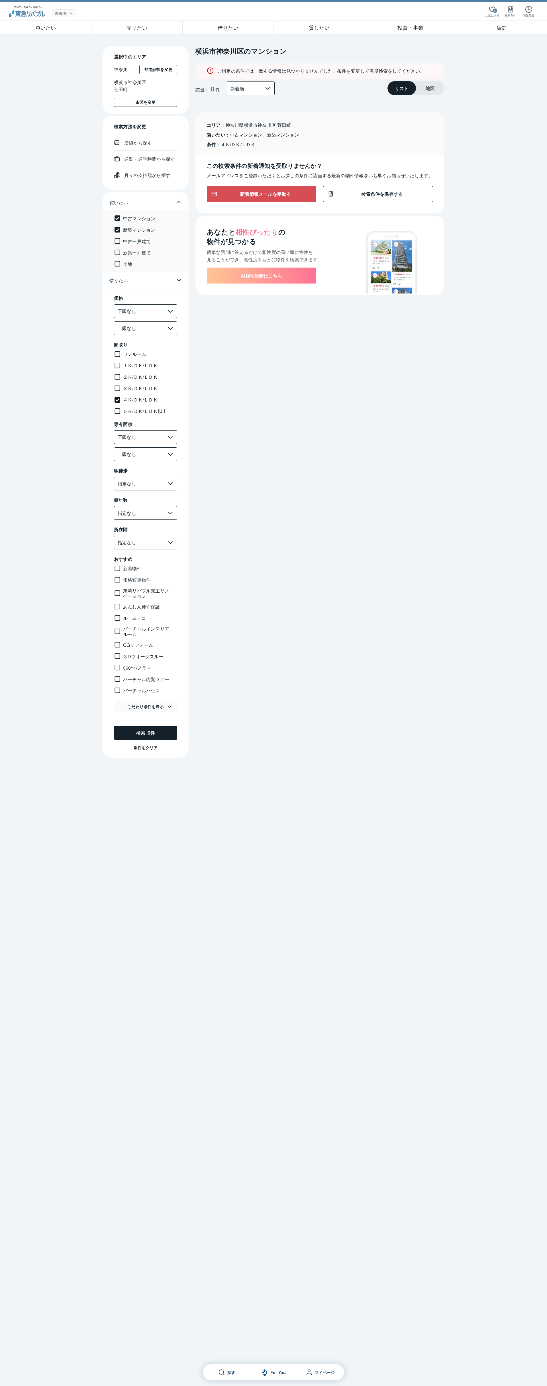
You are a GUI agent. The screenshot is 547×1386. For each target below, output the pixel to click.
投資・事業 (410, 27)
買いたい (45, 27)
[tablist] (415, 88)
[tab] (401, 88)
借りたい (228, 27)
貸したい (319, 27)
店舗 (501, 27)
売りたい (136, 27)
